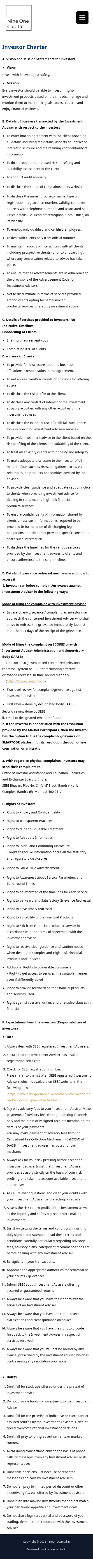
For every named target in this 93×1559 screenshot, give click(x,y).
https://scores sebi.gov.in (26, 681)
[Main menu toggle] (82, 17)
